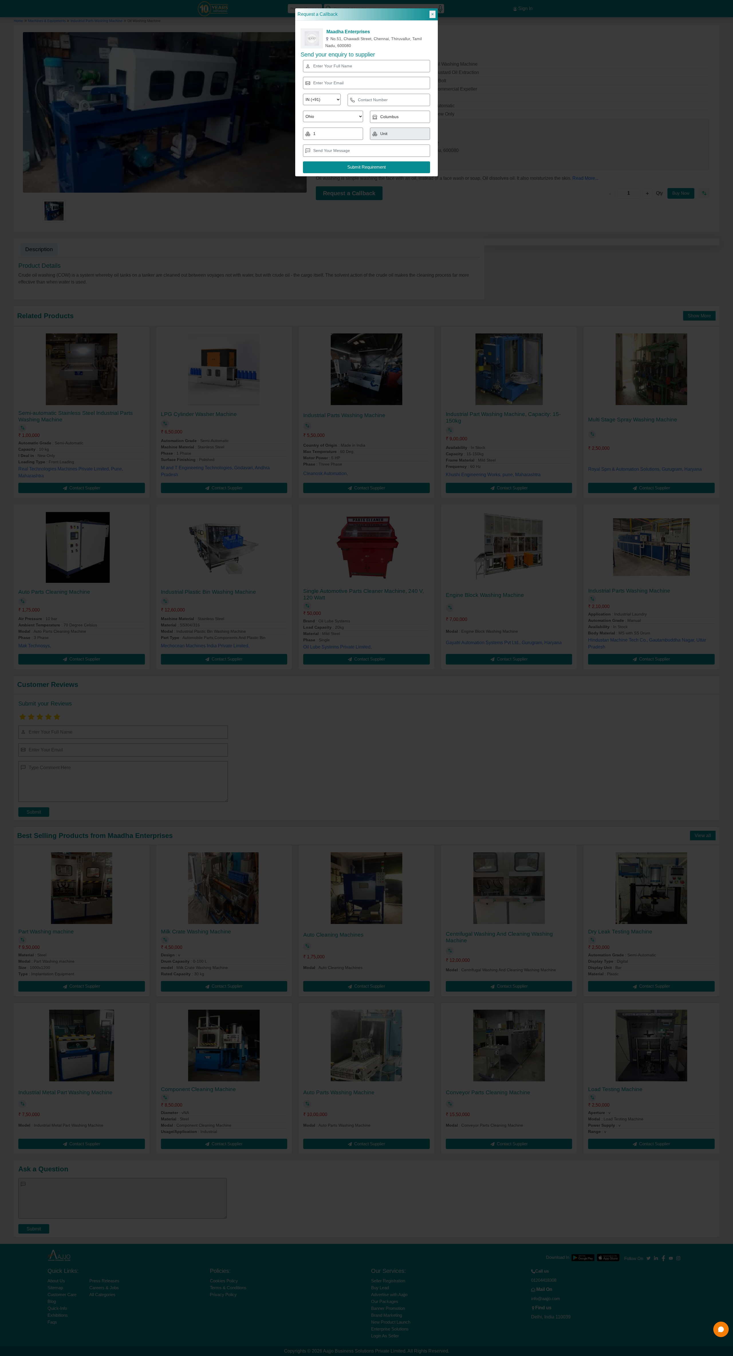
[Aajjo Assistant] (721, 1329)
